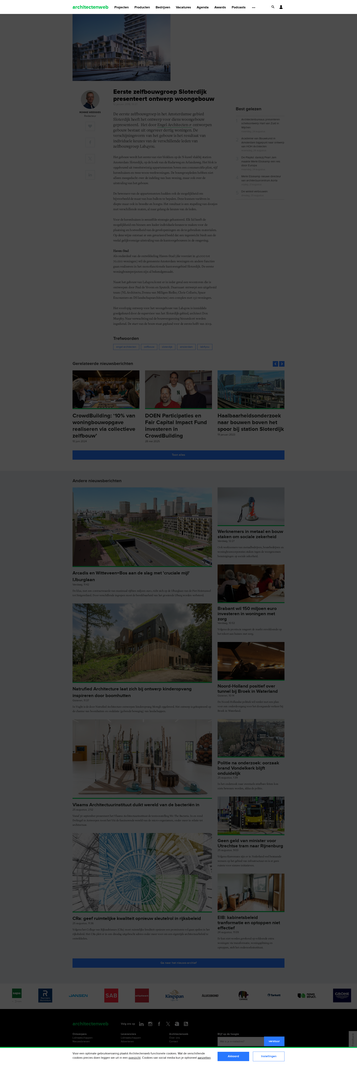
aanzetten (204, 1058)
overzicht (134, 1058)
